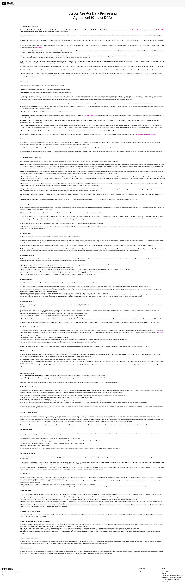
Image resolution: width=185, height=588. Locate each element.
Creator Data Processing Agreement (172, 575)
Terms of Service (166, 571)
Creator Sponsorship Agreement (171, 579)
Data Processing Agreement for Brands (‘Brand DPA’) (140, 103)
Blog (139, 571)
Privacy (164, 573)
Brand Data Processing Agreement (172, 577)
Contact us (165, 581)
